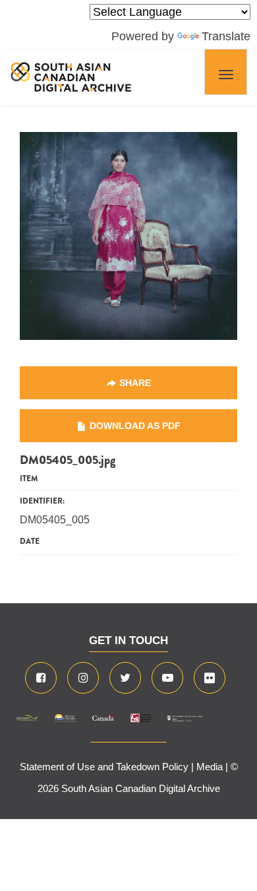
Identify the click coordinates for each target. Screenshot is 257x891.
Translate (226, 36)
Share (135, 383)
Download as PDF (135, 425)
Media (209, 766)
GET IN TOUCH (128, 640)
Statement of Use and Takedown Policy (104, 766)
